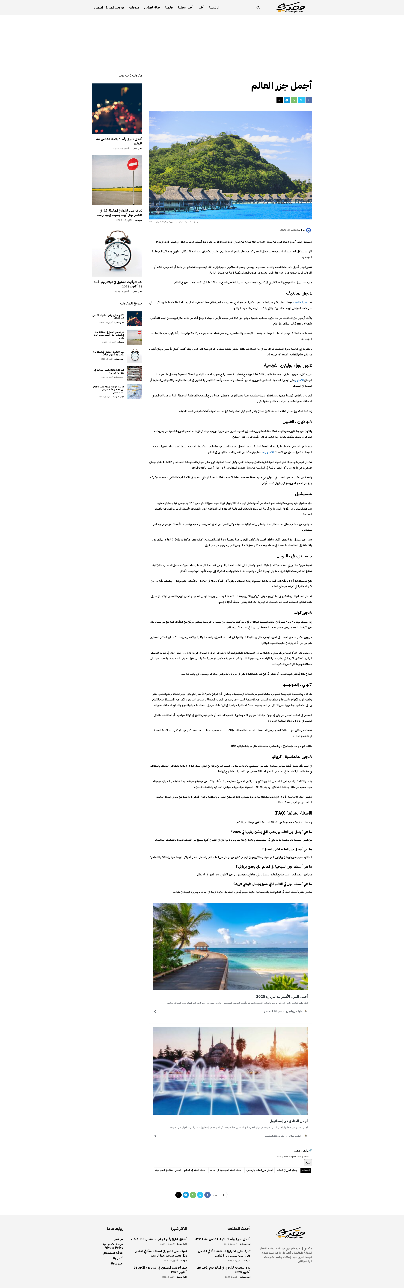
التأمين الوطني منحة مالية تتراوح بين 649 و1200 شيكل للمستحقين (108, 389)
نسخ (308, 1162)
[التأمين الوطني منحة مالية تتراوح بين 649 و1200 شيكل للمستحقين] (134, 391)
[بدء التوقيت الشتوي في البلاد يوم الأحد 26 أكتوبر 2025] (117, 251)
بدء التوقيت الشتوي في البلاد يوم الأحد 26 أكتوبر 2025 (118, 284)
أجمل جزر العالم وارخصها (259, 1170)
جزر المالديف (300, 302)
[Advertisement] (202, 38)
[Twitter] (301, 100)
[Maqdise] (309, 230)
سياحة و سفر (302, 74)
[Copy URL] (279, 100)
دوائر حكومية (118, 396)
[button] (258, 7)
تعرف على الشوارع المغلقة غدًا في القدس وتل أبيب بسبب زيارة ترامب (119, 212)
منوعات (138, 220)
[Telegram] (287, 100)
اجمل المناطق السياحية (168, 1170)
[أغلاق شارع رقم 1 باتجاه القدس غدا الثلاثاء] (117, 108)
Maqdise (300, 230)
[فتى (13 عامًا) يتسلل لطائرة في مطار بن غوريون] (134, 373)
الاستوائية (268, 452)
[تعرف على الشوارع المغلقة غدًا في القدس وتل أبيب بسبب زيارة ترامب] (117, 180)
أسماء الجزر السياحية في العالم (226, 1170)
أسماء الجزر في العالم (195, 1170)
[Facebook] (309, 100)
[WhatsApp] (294, 100)
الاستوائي (299, 380)
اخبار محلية (136, 148)
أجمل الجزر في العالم (287, 1170)
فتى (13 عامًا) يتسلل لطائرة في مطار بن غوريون (109, 371)
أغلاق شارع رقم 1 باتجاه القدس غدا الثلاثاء (118, 141)
